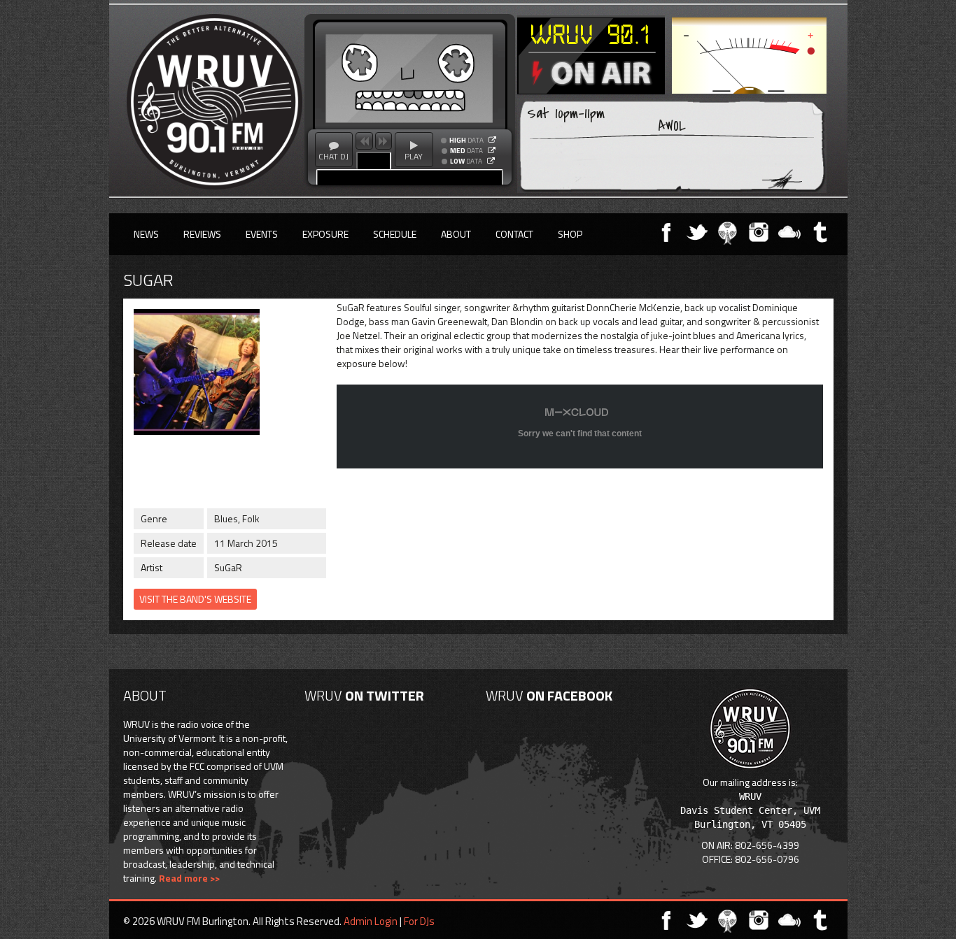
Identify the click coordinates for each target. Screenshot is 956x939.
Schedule (394, 234)
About (456, 234)
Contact (514, 234)
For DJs (419, 921)
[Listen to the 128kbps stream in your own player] (491, 150)
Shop (570, 234)
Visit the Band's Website (195, 599)
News (146, 234)
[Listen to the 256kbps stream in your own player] (492, 139)
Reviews (202, 234)
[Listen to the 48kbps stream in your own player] (491, 160)
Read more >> (189, 877)
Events (262, 234)
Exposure (325, 234)
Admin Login (371, 921)
